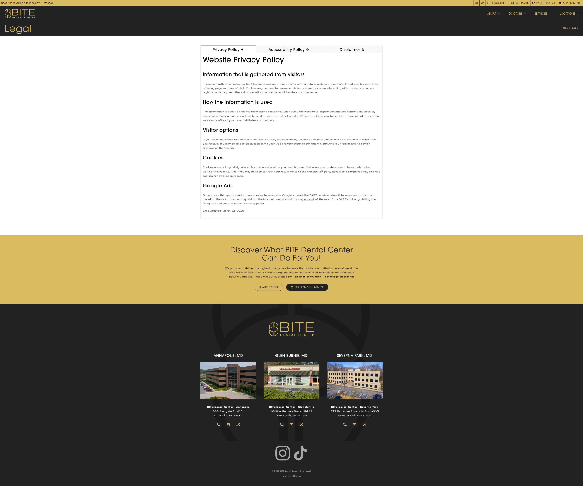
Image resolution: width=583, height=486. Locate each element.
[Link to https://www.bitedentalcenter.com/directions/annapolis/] (238, 425)
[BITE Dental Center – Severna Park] (355, 363)
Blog (302, 471)
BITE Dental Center (289, 471)
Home (566, 28)
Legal (308, 471)
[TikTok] (483, 3)
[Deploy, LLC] (297, 476)
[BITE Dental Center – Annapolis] (228, 363)
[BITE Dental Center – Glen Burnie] (291, 363)
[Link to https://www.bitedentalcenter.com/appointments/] (228, 425)
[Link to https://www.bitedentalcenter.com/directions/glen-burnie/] (301, 425)
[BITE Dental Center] (20, 9)
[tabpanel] (291, 135)
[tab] (228, 49)
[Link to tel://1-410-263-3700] (219, 425)
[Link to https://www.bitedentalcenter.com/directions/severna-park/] (364, 425)
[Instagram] (477, 3)
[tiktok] (300, 453)
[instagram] (282, 453)
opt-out (309, 199)
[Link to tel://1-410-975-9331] (345, 425)
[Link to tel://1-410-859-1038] (282, 425)
